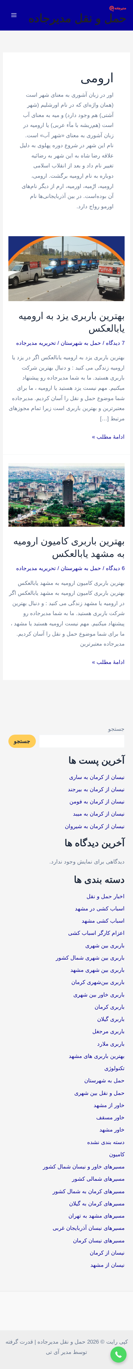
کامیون (117, 1154)
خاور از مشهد (109, 1105)
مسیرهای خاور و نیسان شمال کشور (84, 1167)
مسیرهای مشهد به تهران (96, 1216)
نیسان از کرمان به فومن (97, 802)
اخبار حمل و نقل (106, 896)
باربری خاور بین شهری (99, 995)
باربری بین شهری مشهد (97, 970)
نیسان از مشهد (107, 1265)
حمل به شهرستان (81, 343)
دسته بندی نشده (106, 1142)
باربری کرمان (110, 1007)
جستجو (116, 729)
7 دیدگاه (115, 343)
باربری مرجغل (108, 1031)
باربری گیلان (111, 1019)
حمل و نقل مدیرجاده (77, 18)
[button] (118, 1355)
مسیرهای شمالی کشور (98, 1179)
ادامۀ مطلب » (108, 436)
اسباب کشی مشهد (103, 921)
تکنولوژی (114, 1068)
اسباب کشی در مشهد (100, 909)
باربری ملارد (111, 1044)
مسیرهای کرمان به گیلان (97, 1204)
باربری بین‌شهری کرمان (98, 982)
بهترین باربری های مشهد (97, 1056)
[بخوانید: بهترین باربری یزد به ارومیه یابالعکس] (66, 268)
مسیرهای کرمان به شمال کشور (89, 1191)
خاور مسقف (110, 1117)
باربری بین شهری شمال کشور (90, 958)
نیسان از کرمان (107, 1253)
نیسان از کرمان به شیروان (95, 826)
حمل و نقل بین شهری (99, 1093)
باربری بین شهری (105, 946)
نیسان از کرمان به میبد (99, 814)
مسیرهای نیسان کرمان (99, 1241)
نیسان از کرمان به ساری (97, 777)
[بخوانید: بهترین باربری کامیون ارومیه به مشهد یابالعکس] (66, 494)
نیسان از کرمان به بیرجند (96, 789)
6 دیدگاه (115, 568)
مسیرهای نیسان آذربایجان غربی (89, 1228)
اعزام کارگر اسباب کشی (96, 933)
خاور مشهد (112, 1130)
